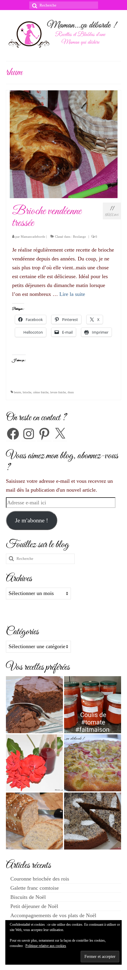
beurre (17, 392)
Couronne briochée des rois (39, 879)
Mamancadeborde (33, 236)
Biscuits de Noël (28, 897)
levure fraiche (58, 392)
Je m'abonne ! (31, 520)
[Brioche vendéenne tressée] (64, 144)
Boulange (79, 236)
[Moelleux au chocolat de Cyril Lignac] (34, 704)
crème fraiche (40, 392)
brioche (27, 392)
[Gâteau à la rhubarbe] (92, 762)
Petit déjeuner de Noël (34, 906)
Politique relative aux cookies (45, 946)
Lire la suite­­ (72, 294)
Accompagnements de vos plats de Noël (53, 915)
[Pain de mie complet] (34, 821)
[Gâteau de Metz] (92, 821)
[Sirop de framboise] (34, 762)
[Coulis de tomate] (92, 704)
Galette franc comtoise (34, 888)
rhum (71, 392)
